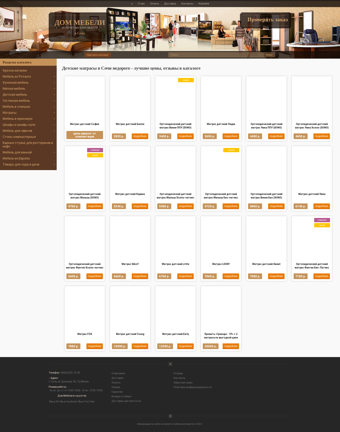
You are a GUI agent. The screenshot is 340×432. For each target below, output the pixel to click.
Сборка (116, 387)
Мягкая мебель (14, 88)
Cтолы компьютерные (19, 137)
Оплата (154, 3)
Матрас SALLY (130, 264)
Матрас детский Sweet (266, 264)
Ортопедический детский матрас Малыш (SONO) (85, 196)
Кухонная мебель (16, 82)
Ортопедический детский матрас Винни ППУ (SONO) (175, 126)
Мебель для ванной (17, 152)
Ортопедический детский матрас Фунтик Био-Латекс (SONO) (312, 266)
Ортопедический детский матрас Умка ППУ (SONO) (266, 126)
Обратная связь (183, 382)
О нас (141, 3)
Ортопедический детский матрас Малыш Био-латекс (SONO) (221, 196)
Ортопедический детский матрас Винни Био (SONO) (266, 196)
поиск (269, 54)
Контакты (187, 3)
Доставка (170, 3)
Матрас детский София (84, 124)
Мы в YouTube (86, 401)
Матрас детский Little (175, 264)
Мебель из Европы (16, 158)
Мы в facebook (68, 401)
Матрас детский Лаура (221, 124)
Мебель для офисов (17, 131)
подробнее (140, 136)
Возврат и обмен (121, 396)
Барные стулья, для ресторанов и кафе (28, 144)
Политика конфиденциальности (193, 387)
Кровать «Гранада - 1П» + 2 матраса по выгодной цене (221, 336)
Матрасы (10, 112)
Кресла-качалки (15, 70)
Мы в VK (54, 401)
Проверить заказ (268, 19)
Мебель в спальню (16, 106)
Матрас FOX (84, 334)
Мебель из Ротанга (17, 76)
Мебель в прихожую (17, 118)
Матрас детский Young (130, 334)
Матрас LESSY (221, 264)
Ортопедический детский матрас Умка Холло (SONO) (312, 126)
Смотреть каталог (98, 55)
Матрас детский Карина (130, 194)
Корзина (204, 3)
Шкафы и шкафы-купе (19, 125)
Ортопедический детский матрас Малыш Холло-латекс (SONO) (175, 196)
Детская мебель (15, 94)
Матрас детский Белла (130, 124)
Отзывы (178, 373)
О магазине (118, 373)
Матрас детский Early (175, 334)
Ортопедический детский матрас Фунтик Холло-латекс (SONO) (84, 266)
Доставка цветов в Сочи (126, 401)
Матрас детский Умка (311, 194)
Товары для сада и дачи (21, 164)
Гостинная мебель (16, 100)
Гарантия (117, 391)
